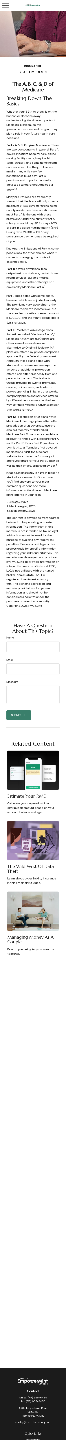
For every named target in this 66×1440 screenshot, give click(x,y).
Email (9, 660)
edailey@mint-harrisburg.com (33, 1422)
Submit (16, 715)
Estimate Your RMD (27, 796)
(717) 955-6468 (37, 1397)
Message (12, 682)
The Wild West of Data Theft (30, 869)
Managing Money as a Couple (30, 939)
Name (10, 637)
